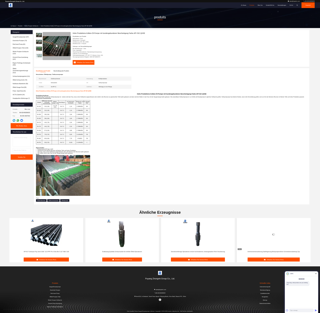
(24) (19, 94)
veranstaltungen (282, 5)
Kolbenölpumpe (41, 200)
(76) (20, 80)
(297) (21, 37)
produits (20, 26)
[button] (12, 238)
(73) (20, 40)
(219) (20, 48)
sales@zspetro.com (294, 1)
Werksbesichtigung (265, 290)
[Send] (315, 310)
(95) (19, 87)
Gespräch (308, 5)
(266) (21, 64)
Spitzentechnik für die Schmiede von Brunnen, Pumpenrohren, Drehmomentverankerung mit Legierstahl (273, 251)
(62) (19, 44)
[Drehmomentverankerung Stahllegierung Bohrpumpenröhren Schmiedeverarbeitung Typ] (198, 234)
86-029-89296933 (310, 1)
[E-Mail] (22, 120)
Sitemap (265, 300)
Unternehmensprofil (265, 286)
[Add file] (287, 310)
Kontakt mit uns (270, 5)
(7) (21, 98)
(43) (19, 91)
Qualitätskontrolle (265, 293)
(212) (20, 70)
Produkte (252, 5)
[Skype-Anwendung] (14, 120)
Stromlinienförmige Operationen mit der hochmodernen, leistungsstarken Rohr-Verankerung (122, 251)
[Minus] (316, 274)
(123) (21, 52)
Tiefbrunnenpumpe (53, 200)
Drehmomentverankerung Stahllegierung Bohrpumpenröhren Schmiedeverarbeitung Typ (198, 251)
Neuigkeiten (265, 296)
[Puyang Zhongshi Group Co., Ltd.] (10, 5)
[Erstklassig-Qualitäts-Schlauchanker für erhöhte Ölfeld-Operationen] (46, 234)
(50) (20, 83)
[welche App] (18, 120)
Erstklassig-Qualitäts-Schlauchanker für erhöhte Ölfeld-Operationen (46, 251)
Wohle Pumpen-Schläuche (31, 26)
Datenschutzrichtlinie (265, 303)
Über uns (260, 5)
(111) (21, 76)
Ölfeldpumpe (64, 200)
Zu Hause (243, 5)
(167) (20, 58)
